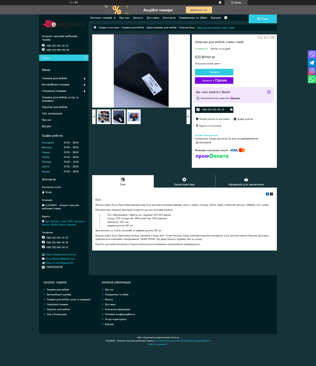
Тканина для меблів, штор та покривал (60, 99)
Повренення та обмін (193, 18)
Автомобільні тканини (55, 84)
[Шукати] (85, 58)
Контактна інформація (117, 309)
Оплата (138, 18)
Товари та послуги (109, 27)
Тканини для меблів (133, 27)
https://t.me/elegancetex (59, 262)
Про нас (124, 18)
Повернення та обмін (116, 294)
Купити (214, 72)
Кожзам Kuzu (187, 27)
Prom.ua (175, 337)
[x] (271, 194)
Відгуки (216, 18)
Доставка (153, 18)
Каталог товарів (101, 18)
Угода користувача (115, 319)
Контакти (169, 18)
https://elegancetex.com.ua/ (61, 254)
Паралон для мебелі (58, 309)
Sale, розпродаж (52, 113)
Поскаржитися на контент (168, 340)
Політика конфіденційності (120, 314)
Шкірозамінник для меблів (161, 27)
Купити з (208, 80)
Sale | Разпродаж (57, 314)
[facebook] (267, 194)
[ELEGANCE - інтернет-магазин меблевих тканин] (64, 24)
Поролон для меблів (54, 107)
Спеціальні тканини (54, 91)
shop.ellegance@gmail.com (60, 258)
